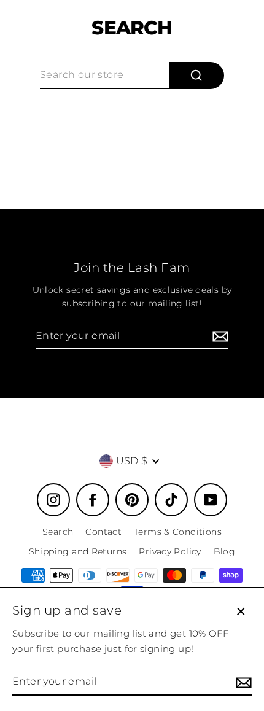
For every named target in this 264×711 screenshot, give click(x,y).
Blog (225, 551)
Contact (103, 532)
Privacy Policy (170, 551)
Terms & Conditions (178, 532)
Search (57, 532)
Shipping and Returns (78, 551)
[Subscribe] (218, 336)
